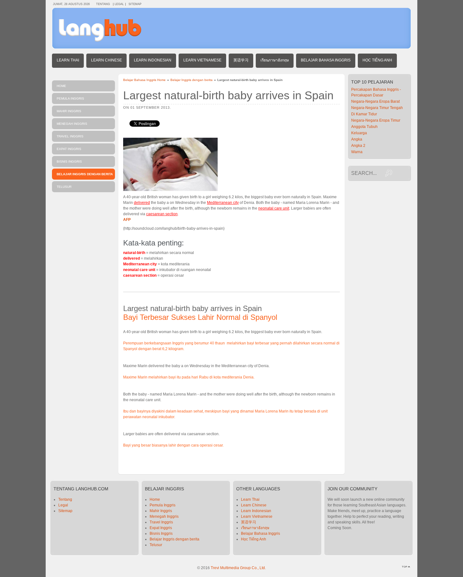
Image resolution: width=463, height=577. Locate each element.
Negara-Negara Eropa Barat (375, 101)
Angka (356, 139)
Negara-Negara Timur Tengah (377, 108)
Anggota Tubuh (364, 126)
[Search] (388, 173)
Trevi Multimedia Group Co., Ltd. (238, 568)
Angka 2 (358, 145)
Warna (357, 152)
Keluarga (359, 133)
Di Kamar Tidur (364, 114)
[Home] (100, 40)
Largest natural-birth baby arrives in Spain (228, 95)
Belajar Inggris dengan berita (191, 80)
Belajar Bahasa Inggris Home (144, 80)
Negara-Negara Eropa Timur (375, 120)
